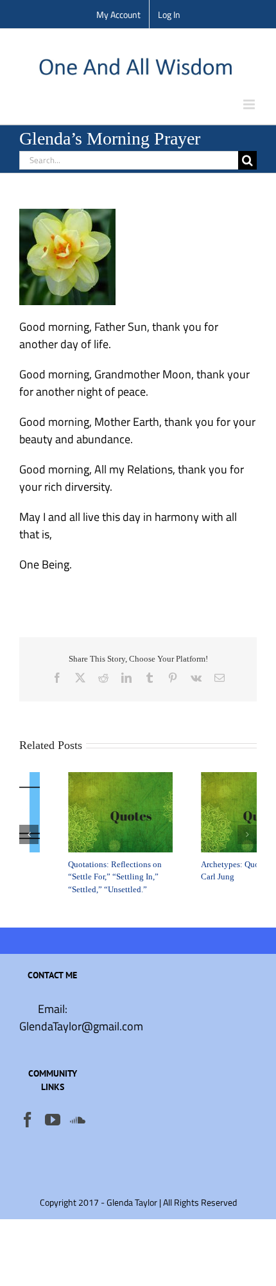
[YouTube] (52, 1119)
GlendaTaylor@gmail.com (81, 1026)
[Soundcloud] (77, 1119)
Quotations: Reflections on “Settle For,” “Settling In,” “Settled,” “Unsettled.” (72, 876)
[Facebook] (27, 1119)
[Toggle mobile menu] (250, 104)
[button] (29, 834)
